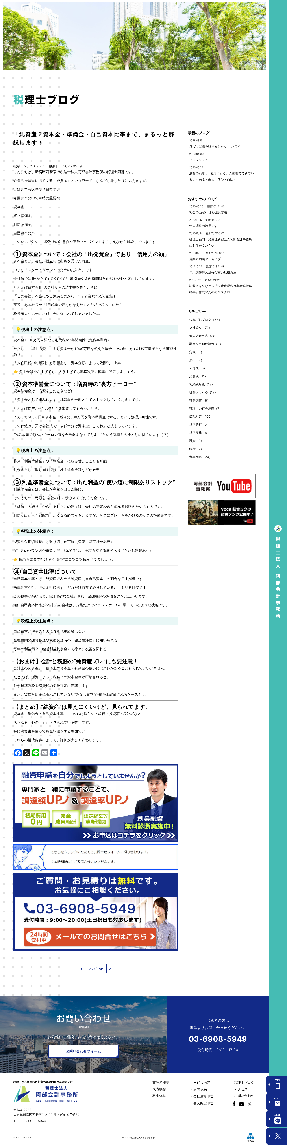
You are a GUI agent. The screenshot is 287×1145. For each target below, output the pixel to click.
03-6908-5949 (218, 1038)
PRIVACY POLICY (22, 1137)
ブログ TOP (96, 968)
